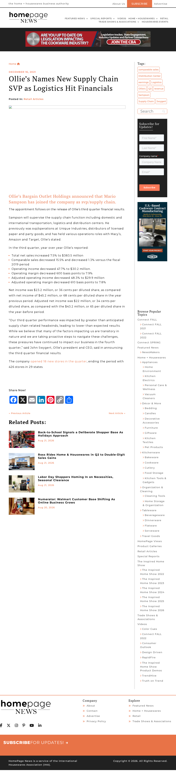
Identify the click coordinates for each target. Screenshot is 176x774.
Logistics (156, 82)
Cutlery (150, 467)
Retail (164, 19)
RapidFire (149, 657)
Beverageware (155, 515)
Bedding (151, 408)
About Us (118, 4)
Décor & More (151, 403)
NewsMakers (151, 352)
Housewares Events (155, 22)
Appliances (150, 362)
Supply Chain (146, 101)
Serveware (152, 530)
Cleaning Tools (155, 495)
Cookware (152, 462)
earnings (144, 82)
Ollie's (142, 88)
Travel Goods (151, 536)
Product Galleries (150, 546)
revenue (158, 88)
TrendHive (149, 675)
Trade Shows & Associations (117, 22)
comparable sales (149, 69)
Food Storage (154, 472)
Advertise (160, 4)
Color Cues (149, 628)
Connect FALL (147, 319)
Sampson (144, 95)
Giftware (151, 432)
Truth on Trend (152, 680)
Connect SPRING (149, 342)
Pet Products (154, 447)
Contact (92, 710)
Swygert (161, 101)
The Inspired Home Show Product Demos (151, 666)
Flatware (151, 525)
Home (13, 63)
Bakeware (152, 457)
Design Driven (152, 652)
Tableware (149, 510)
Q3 (149, 88)
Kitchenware (151, 452)
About (91, 705)
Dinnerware (153, 520)
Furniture (151, 427)
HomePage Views (150, 541)
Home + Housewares (141, 19)
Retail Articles (33, 99)
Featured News (75, 19)
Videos (121, 19)
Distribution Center (150, 75)
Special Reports (101, 19)
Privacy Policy (96, 721)
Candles (150, 413)
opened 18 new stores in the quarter (59, 361)
